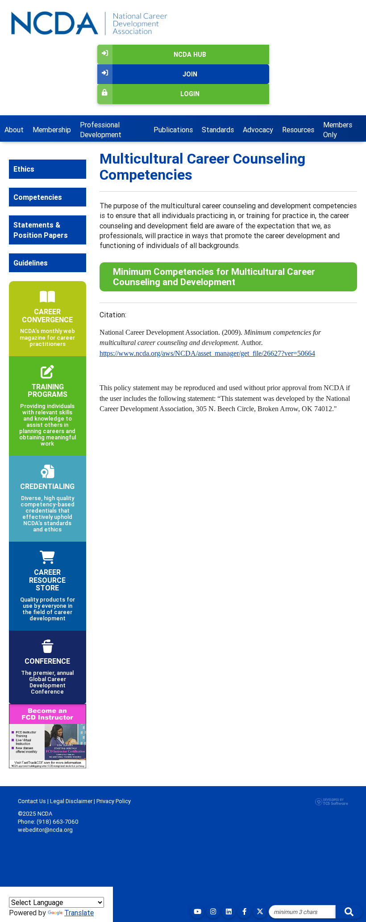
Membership (52, 129)
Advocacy (258, 129)
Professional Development (100, 129)
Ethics (23, 168)
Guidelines (30, 262)
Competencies (37, 197)
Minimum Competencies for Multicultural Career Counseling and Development (214, 277)
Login (190, 94)
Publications (173, 129)
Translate (79, 912)
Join (190, 74)
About (14, 129)
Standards (218, 129)
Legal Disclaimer (71, 801)
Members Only (337, 129)
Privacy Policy (113, 801)
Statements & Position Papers (40, 229)
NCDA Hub (190, 55)
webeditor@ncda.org (45, 830)
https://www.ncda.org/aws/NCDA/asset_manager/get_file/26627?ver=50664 (207, 353)
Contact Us (32, 801)
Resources (298, 129)
